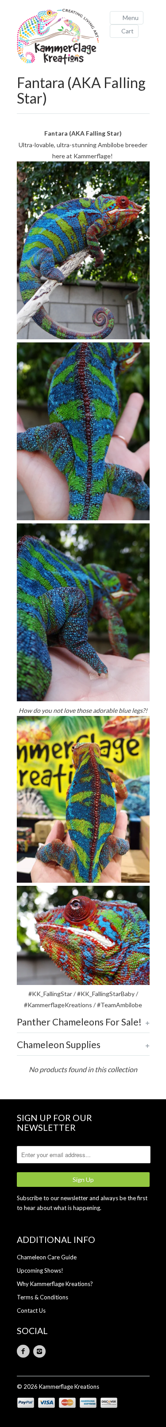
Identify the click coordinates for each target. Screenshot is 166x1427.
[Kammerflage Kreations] (61, 38)
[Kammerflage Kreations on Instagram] (41, 1351)
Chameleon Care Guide (47, 1257)
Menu (131, 17)
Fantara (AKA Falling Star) (81, 90)
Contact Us (31, 1310)
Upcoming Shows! (40, 1270)
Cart (127, 31)
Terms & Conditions (42, 1297)
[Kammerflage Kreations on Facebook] (25, 1351)
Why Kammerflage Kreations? (55, 1283)
